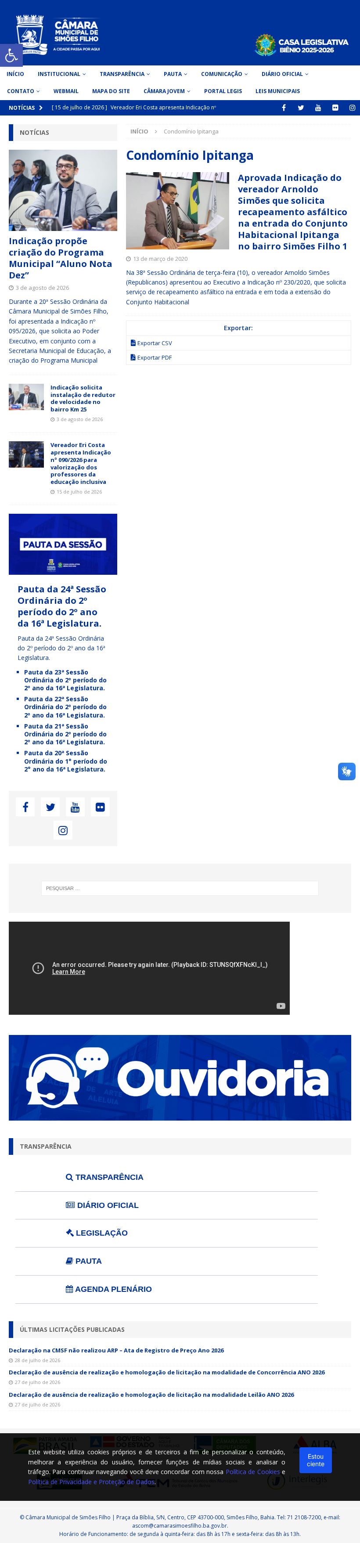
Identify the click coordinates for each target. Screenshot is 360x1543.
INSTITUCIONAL (59, 74)
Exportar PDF (154, 357)
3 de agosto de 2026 (42, 288)
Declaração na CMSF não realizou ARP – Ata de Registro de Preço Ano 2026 (116, 1350)
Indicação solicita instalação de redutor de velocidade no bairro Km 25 (82, 398)
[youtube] (318, 107)
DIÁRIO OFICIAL (107, 1205)
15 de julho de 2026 (79, 491)
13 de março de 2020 (160, 259)
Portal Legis (223, 91)
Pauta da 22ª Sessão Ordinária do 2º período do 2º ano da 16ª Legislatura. (65, 707)
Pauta (173, 74)
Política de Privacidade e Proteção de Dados (91, 1482)
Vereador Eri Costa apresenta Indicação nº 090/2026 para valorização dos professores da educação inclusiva (80, 463)
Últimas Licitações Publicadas (72, 1329)
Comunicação (221, 74)
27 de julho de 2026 (37, 1382)
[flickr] (335, 107)
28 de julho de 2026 (37, 1360)
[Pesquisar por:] (180, 888)
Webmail (66, 91)
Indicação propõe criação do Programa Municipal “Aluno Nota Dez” (60, 258)
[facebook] (284, 107)
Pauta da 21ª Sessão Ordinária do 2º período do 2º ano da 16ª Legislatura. (65, 734)
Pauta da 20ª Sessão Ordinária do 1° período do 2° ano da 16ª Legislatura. (65, 761)
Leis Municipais (278, 91)
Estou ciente (315, 1460)
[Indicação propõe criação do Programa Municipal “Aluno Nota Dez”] (63, 190)
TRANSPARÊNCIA (108, 1177)
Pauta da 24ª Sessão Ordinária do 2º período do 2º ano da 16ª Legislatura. (62, 606)
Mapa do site (111, 91)
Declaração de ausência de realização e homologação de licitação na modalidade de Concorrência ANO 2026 (166, 1372)
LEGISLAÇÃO (101, 1233)
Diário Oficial (282, 74)
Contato (20, 91)
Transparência (122, 74)
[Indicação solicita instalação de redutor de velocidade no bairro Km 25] (26, 397)
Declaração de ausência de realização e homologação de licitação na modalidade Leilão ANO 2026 (151, 1395)
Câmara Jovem (164, 91)
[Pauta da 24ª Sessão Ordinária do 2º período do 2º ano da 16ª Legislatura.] (63, 569)
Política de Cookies (253, 1471)
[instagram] (352, 107)
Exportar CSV (154, 343)
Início (15, 74)
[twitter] (301, 107)
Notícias (34, 132)
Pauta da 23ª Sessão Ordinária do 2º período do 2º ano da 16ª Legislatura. (65, 680)
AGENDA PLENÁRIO (112, 1289)
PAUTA (87, 1261)
